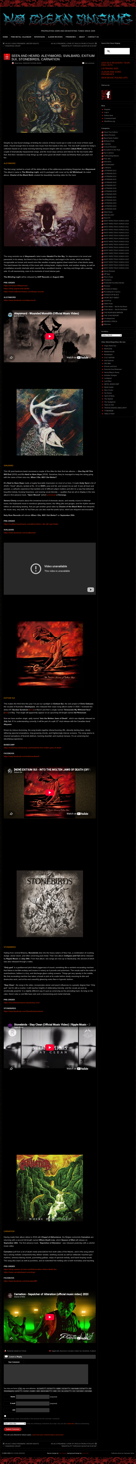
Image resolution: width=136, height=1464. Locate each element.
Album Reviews (109, 135)
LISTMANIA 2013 (110, 173)
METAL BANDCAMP (111, 384)
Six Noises (108, 393)
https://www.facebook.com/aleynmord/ (20, 300)
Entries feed (108, 115)
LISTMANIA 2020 (110, 194)
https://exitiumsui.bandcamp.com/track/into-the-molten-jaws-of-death (32, 748)
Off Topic (107, 274)
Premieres (107, 280)
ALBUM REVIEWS (55, 37)
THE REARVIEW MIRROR (113, 313)
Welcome (107, 324)
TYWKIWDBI (108, 411)
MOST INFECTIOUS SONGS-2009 (116, 221)
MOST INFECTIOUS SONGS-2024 (116, 265)
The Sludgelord (109, 402)
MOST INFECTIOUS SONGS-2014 (116, 236)
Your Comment (14, 1362)
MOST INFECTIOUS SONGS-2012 (116, 230)
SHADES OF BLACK (111, 295)
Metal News (18, 63)
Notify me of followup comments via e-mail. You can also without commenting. (57, 1424)
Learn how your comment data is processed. (48, 1435)
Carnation (70, 1351)
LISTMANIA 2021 (110, 197)
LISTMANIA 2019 (110, 191)
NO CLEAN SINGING (18, 1453)
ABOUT (82, 37)
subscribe (70, 1424)
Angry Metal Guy (110, 346)
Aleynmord (63, 1351)
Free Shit (107, 159)
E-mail (12, 1403)
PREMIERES (71, 37)
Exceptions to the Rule (112, 150)
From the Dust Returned (113, 369)
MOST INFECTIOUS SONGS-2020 (116, 253)
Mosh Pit (107, 218)
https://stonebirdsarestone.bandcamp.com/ (22, 1003)
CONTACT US (93, 37)
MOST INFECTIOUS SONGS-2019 (116, 250)
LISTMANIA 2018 (110, 188)
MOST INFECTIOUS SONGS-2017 (116, 244)
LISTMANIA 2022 (110, 200)
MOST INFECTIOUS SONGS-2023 (116, 262)
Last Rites (107, 381)
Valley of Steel (109, 414)
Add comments (89, 63)
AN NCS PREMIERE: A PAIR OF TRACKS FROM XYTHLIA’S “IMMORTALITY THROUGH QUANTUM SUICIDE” (74, 45)
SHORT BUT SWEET (111, 298)
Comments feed (110, 118)
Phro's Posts (108, 277)
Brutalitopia (108, 355)
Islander (16, 1351)
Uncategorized (109, 318)
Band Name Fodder (111, 138)
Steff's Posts (108, 304)
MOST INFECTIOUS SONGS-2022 (116, 259)
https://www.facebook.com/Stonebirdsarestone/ (23, 1011)
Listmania (107, 168)
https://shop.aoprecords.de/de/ (16, 288)
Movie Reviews (109, 271)
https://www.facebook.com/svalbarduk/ (20, 533)
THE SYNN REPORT (111, 315)
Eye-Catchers (109, 153)
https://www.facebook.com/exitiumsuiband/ (21, 756)
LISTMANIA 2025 (110, 209)
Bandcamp (108, 349)
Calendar (107, 144)
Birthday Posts (109, 141)
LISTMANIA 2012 (110, 171)
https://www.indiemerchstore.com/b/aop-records (24, 292)
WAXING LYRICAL (110, 321)
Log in (106, 112)
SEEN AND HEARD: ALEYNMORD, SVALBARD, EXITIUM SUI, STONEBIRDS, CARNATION (53, 57)
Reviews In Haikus (110, 289)
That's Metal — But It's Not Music (115, 307)
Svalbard (93, 1351)
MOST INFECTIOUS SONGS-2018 (116, 247)
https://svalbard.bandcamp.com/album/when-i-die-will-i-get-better (31, 524)
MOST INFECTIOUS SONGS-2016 (116, 242)
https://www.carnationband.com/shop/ (19, 1272)
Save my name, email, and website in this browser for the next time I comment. (32, 1419)
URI (13, 1410)
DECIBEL (107, 363)
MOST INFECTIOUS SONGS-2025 (116, 268)
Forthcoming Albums (111, 156)
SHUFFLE (107, 301)
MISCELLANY (109, 215)
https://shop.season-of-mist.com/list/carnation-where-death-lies (30, 1269)
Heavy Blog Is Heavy (111, 372)
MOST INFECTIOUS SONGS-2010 (116, 224)
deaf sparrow (109, 361)
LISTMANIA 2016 (110, 182)
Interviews (107, 162)
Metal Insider (109, 387)
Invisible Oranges (110, 375)
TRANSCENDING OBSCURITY (115, 408)
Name (13, 1397)
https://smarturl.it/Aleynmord (15, 286)
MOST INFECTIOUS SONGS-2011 (116, 227)
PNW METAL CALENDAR (21, 37)
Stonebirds (85, 1351)
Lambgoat (108, 378)
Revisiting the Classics (112, 292)
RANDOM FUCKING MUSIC (32, 63)
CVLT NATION (109, 358)
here (31, 710)
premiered (51, 495)
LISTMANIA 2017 (110, 185)
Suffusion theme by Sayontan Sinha (122, 1453)
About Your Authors (111, 132)
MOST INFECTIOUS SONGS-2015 (116, 238)
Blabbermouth (109, 352)
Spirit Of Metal (109, 396)
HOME (5, 37)
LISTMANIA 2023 (110, 203)
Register (107, 109)
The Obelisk (108, 399)
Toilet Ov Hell (109, 405)
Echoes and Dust (110, 366)
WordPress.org (109, 121)
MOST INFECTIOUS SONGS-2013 (116, 233)
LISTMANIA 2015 (110, 179)
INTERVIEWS (39, 37)
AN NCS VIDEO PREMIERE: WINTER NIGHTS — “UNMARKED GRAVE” (21, 45)
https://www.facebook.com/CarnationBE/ (20, 1281)
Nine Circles (108, 390)
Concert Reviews (110, 147)
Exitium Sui (78, 1351)
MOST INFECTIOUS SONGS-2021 (116, 256)
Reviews (107, 286)
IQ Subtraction (109, 165)
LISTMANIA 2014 (110, 176)
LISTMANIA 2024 (110, 206)
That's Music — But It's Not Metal (115, 309)
